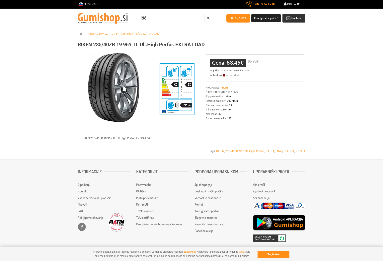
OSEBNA (289, 151)
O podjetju (84, 185)
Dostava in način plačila (208, 191)
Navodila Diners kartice (208, 224)
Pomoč (198, 204)
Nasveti (82, 204)
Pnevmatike (143, 185)
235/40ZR (231, 151)
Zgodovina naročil (264, 191)
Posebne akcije (203, 231)
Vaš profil (259, 185)
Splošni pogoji (203, 185)
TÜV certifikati (145, 218)
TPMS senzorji (145, 211)
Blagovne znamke (205, 218)
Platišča (141, 191)
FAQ (80, 211)
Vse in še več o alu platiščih (94, 198)
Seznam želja (261, 198)
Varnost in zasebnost (207, 198)
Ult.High (250, 151)
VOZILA (300, 151)
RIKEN (220, 151)
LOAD (278, 151)
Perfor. (260, 151)
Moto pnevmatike (147, 198)
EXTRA (270, 151)
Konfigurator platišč (266, 18)
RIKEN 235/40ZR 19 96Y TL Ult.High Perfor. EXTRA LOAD (123, 33)
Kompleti (142, 204)
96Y (241, 151)
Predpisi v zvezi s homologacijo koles (159, 224)
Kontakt (83, 191)
